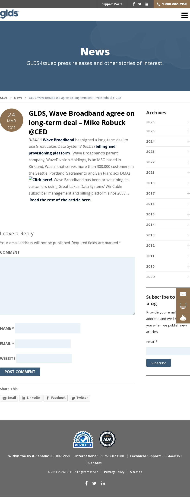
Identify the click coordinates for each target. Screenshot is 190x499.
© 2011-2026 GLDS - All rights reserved (73, 472)
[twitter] (140, 3)
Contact (95, 463)
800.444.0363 (156, 456)
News (95, 52)
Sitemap (136, 472)
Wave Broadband (58, 139)
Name (7, 328)
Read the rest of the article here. (60, 199)
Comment (10, 252)
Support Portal (113, 4)
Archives (156, 112)
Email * (151, 341)
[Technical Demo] (183, 306)
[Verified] (83, 439)
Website (7, 358)
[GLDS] (9, 16)
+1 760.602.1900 (99, 456)
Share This (9, 388)
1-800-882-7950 (174, 4)
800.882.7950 (39, 456)
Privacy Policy (114, 472)
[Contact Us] (183, 294)
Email (7, 343)
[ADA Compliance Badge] (107, 439)
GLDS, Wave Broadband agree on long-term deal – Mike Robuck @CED (82, 122)
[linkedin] (146, 3)
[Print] (183, 317)
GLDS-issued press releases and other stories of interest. (95, 63)
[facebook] (134, 3)
